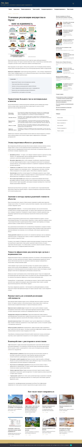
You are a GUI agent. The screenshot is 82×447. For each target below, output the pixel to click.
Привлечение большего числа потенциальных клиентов (23, 82)
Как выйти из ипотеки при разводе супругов (68, 23)
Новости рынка (70, 9)
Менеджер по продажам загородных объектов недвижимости (68, 31)
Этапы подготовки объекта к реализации (20, 84)
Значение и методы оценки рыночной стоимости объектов (24, 86)
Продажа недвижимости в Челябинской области (68, 40)
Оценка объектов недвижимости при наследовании (63, 48)
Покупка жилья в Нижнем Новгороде (63, 62)
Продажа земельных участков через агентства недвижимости (68, 69)
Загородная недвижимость (47, 9)
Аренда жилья (17, 9)
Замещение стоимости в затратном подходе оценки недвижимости (14, 430)
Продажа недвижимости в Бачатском (63, 107)
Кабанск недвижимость (61, 109)
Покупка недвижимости (26, 9)
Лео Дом (5, 3)
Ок (70, 445)
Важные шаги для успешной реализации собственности (23, 90)
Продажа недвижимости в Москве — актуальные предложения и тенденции (64, 17)
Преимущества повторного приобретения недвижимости (68, 54)
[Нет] (80, 445)
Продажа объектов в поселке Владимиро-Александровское (15, 406)
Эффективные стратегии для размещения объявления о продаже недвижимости (32, 407)
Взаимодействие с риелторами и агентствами (21, 92)
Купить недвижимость (61, 122)
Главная (10, 9)
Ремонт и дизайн (36, 9)
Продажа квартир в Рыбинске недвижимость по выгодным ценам (63, 77)
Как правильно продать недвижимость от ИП (65, 429)
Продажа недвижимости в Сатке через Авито (48, 406)
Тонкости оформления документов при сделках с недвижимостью (26, 88)
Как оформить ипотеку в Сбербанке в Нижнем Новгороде (68, 85)
